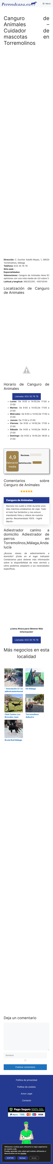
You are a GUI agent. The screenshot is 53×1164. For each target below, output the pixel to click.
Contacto (26, 1100)
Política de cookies (26, 1087)
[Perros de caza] (19, 3)
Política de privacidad (26, 1080)
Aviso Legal (26, 1093)
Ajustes (34, 1158)
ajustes (23, 1153)
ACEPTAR (10, 1158)
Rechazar (22, 1158)
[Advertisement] (26, 153)
